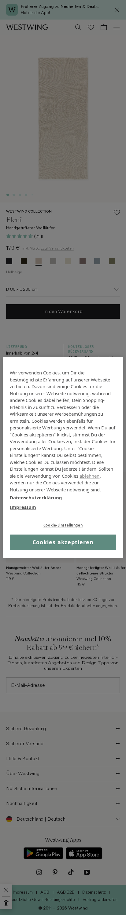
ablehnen (89, 476)
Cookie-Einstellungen (63, 525)
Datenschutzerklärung (36, 497)
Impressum (23, 507)
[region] (63, 457)
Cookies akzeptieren (62, 542)
